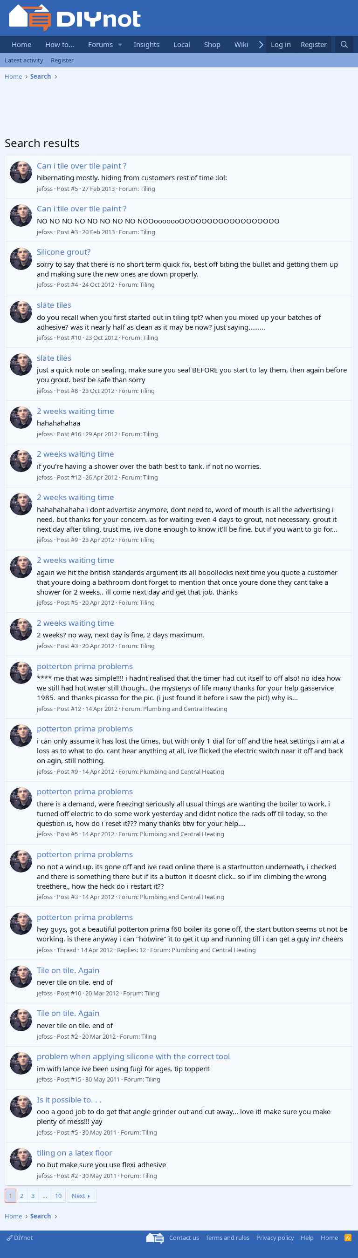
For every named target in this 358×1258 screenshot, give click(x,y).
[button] (120, 44)
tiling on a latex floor (74, 1152)
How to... (59, 44)
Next (78, 1195)
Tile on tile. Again (68, 970)
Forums (100, 44)
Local (181, 44)
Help (307, 1237)
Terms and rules (227, 1237)
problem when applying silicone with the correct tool (133, 1056)
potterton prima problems (85, 666)
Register (62, 60)
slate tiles (54, 304)
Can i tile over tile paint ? (81, 165)
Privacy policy (275, 1237)
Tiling (147, 188)
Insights (146, 44)
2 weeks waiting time (75, 411)
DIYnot (23, 1237)
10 (58, 1195)
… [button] (44, 1195)
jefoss (45, 188)
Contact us (184, 1237)
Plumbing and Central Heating (185, 708)
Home (21, 44)
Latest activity (24, 60)
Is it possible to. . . (69, 1099)
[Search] (344, 44)
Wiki (241, 44)
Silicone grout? (63, 251)
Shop (212, 44)
